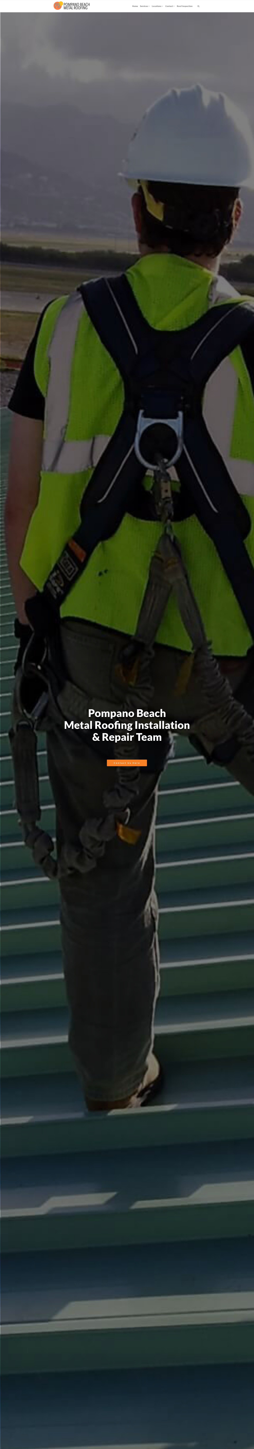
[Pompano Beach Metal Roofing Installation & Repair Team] (72, 6)
